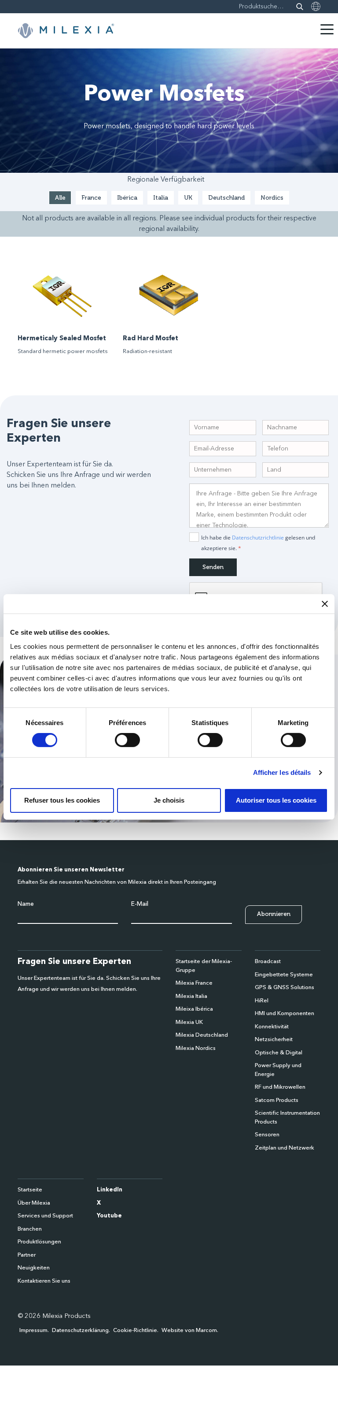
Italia (160, 197)
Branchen (30, 1229)
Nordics (272, 197)
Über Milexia (34, 1203)
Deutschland (226, 197)
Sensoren (267, 1135)
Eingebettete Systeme (284, 975)
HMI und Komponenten (284, 1013)
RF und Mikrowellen (280, 1087)
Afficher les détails (282, 772)
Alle (60, 197)
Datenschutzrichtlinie (258, 537)
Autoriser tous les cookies (276, 800)
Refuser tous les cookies (62, 800)
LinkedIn (109, 1190)
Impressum (33, 1330)
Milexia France (194, 983)
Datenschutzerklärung (80, 1330)
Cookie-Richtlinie (135, 1330)
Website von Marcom (189, 1330)
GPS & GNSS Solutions (284, 987)
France (91, 197)
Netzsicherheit (274, 1039)
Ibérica (127, 197)
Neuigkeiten (34, 1268)
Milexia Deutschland (202, 1035)
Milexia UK (189, 1022)
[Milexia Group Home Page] (66, 31)
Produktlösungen (39, 1242)
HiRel (261, 1001)
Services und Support (45, 1216)
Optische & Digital (278, 1053)
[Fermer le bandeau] (325, 604)
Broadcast (268, 961)
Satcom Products (276, 1100)
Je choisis (169, 800)
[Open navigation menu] (327, 29)
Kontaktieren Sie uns (44, 1281)
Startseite (30, 1190)
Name (26, 904)
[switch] (127, 740)
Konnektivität (272, 1027)
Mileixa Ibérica (194, 1009)
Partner (27, 1255)
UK (188, 197)
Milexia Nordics (196, 1048)
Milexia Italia (191, 996)
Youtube (109, 1216)
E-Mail (139, 904)
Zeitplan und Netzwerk (284, 1148)
